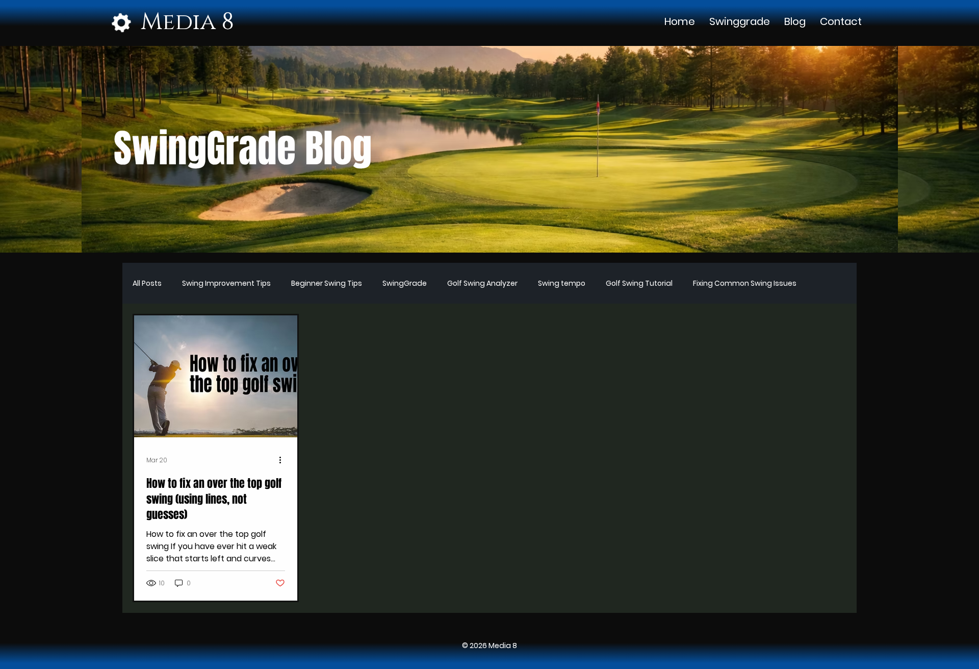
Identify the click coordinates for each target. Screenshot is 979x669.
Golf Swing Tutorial (639, 283)
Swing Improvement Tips (226, 283)
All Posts (147, 283)
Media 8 (187, 22)
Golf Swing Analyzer (482, 283)
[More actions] (283, 460)
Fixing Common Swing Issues (744, 283)
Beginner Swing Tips (326, 283)
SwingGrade (404, 283)
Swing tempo (561, 283)
